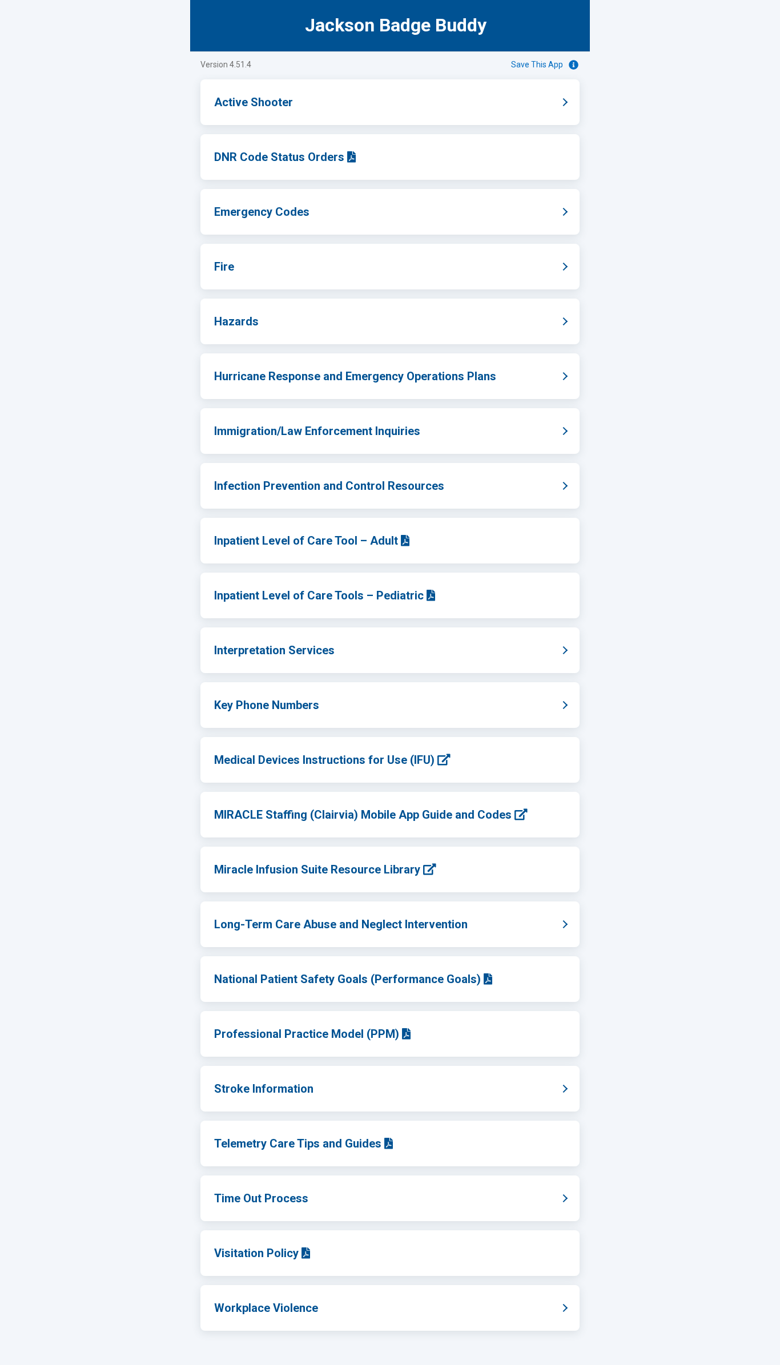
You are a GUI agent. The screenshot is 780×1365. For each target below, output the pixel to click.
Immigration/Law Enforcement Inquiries (355, 431)
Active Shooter (292, 102)
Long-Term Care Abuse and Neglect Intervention (379, 924)
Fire (262, 266)
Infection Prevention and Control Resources (367, 486)
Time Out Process (299, 1198)
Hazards (275, 321)
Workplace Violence (304, 1308)
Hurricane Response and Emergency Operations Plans (393, 376)
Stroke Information (302, 1089)
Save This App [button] (537, 64)
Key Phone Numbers (305, 705)
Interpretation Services (313, 650)
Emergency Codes (300, 212)
